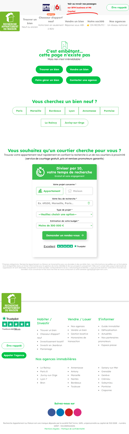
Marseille (75, 375)
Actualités (106, 333)
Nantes (75, 379)
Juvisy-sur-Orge (48, 375)
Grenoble (106, 371)
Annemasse (77, 367)
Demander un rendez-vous (63, 235)
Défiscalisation (109, 330)
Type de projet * (64, 210)
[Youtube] (69, 412)
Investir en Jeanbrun (51, 345)
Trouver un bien (48, 330)
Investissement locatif (52, 341)
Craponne (106, 390)
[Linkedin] (60, 412)
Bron (42, 382)
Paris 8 (44, 371)
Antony (74, 371)
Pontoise (106, 386)
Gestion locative (79, 333)
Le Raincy (45, 367)
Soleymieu (106, 382)
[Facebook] (52, 412)
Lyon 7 (43, 379)
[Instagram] (77, 412)
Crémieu (105, 379)
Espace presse (109, 345)
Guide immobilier (110, 326)
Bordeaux (76, 382)
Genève (105, 375)
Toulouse (75, 386)
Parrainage (46, 349)
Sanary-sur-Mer (109, 367)
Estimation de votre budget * (64, 221)
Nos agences (117, 21)
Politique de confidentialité (73, 429)
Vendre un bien (74, 21)
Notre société (95, 21)
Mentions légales (52, 429)
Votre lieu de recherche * (64, 199)
